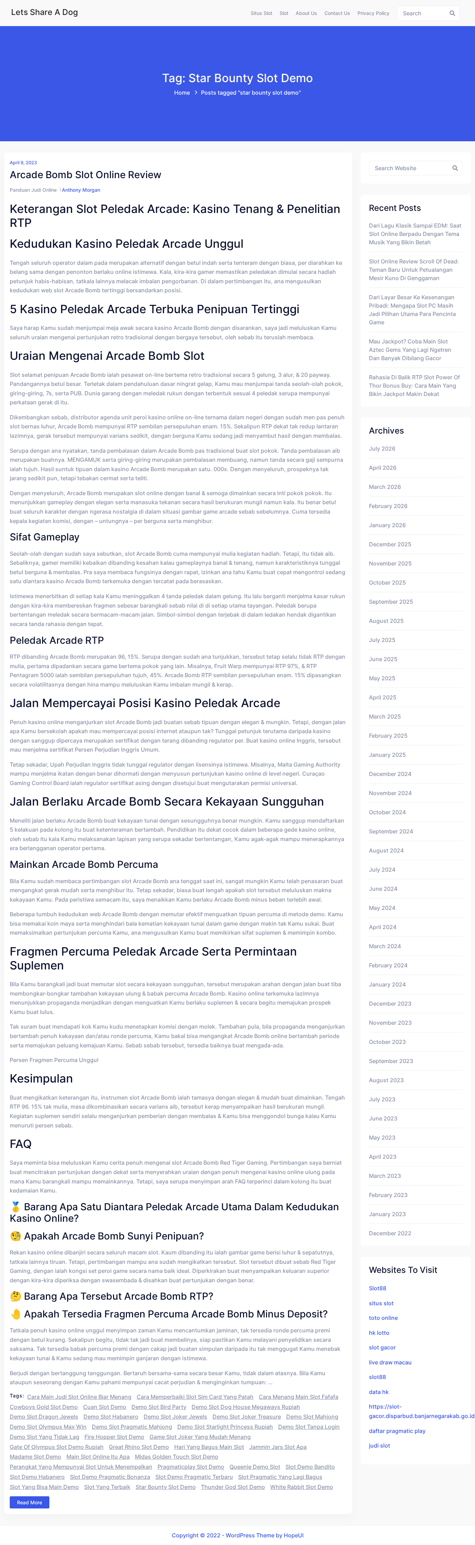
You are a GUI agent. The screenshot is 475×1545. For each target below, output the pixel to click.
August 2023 (386, 1080)
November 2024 (390, 793)
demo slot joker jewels (175, 1416)
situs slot (381, 1303)
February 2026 (388, 505)
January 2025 (387, 754)
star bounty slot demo (166, 1486)
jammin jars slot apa (278, 1446)
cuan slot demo (104, 1406)
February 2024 (388, 965)
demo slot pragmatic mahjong (132, 1426)
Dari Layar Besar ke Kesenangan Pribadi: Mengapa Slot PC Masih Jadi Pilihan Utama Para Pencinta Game (412, 310)
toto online (383, 1317)
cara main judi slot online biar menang (79, 1396)
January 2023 (387, 1214)
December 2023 (390, 1003)
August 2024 (386, 850)
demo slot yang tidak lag (44, 1436)
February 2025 (388, 735)
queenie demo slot (255, 1466)
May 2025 (382, 678)
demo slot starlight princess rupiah (225, 1426)
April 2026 (382, 467)
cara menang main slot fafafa (298, 1396)
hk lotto (379, 1332)
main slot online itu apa (98, 1456)
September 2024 (391, 831)
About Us (306, 13)
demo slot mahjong (312, 1416)
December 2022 (390, 1233)
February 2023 (388, 1194)
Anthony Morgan (81, 190)
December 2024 (390, 773)
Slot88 (377, 1288)
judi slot (379, 1445)
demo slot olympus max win (48, 1426)
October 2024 (387, 812)
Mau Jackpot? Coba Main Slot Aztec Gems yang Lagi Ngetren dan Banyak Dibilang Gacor (410, 350)
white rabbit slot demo (301, 1486)
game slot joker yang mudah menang (200, 1436)
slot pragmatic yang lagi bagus (280, 1476)
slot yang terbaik (107, 1486)
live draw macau (390, 1362)
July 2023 (382, 1099)
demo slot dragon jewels (44, 1416)
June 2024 (383, 888)
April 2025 (382, 697)
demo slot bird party (158, 1406)
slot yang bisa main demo (44, 1486)
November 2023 (390, 1022)
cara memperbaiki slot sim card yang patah (195, 1396)
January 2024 (387, 984)
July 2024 (382, 869)
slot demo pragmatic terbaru (194, 1476)
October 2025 (387, 582)
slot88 (377, 1376)
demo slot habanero (110, 1416)
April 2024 (382, 927)
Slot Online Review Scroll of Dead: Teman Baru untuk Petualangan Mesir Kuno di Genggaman (414, 270)
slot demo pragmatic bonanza (110, 1476)
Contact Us (337, 13)
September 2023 (391, 1060)
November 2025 (390, 563)
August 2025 (386, 620)
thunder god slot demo (233, 1486)
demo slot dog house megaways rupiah (246, 1406)
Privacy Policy (373, 13)
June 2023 (383, 1118)
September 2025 (391, 601)
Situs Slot (261, 13)
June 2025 (383, 659)
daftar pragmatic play (397, 1430)
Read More (29, 1502)
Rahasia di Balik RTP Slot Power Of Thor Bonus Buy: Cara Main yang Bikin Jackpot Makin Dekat (414, 385)
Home (182, 92)
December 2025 (390, 544)
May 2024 (382, 907)
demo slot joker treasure (246, 1416)
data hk (379, 1391)
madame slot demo (35, 1456)
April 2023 (382, 1156)
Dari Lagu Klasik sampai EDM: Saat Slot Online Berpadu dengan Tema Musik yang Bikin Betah (415, 234)
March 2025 (385, 716)
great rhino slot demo (139, 1446)
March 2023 (385, 1175)
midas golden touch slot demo (176, 1456)
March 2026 (385, 486)
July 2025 (382, 639)
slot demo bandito (310, 1466)
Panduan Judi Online (33, 190)
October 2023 (387, 1041)
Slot (284, 13)
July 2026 (382, 448)
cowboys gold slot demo (44, 1406)
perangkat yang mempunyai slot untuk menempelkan (81, 1466)
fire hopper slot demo (114, 1436)
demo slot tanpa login (309, 1426)
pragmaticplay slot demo (191, 1466)
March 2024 (385, 946)
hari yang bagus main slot (209, 1446)
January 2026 (387, 525)
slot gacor (382, 1347)
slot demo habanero (37, 1476)
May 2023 (382, 1137)
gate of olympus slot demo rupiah (57, 1446)
